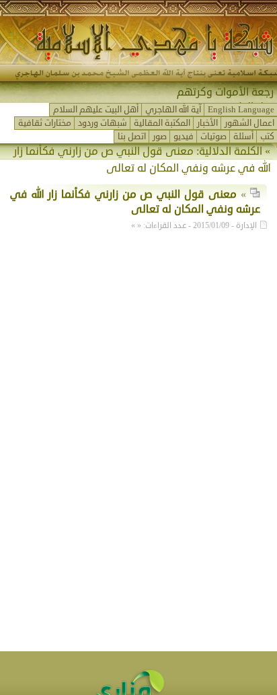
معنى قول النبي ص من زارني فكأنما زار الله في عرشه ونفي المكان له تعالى (135, 202)
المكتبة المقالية (162, 123)
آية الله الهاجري (173, 110)
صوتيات (213, 137)
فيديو (183, 137)
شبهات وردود (102, 123)
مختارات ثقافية (44, 123)
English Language (241, 110)
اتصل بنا (132, 137)
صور (160, 137)
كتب (267, 137)
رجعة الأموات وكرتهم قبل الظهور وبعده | (225, 99)
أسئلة (243, 137)
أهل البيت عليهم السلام (95, 110)
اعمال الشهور (249, 123)
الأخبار (207, 123)
